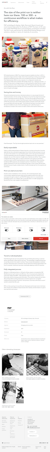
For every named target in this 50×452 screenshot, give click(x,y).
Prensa (19, 423)
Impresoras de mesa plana (12, 422)
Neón (3, 424)
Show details (43, 234)
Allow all (41, 238)
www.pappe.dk (24, 321)
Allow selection (25, 238)
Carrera (19, 425)
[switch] (19, 230)
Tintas (28, 2)
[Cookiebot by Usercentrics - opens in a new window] (43, 212)
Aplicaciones (21, 2)
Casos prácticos (34, 2)
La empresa (42, 2)
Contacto (30, 417)
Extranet (19, 446)
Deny (9, 238)
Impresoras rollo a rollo (12, 427)
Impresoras (13, 2)
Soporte (20, 420)
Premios (3, 426)
